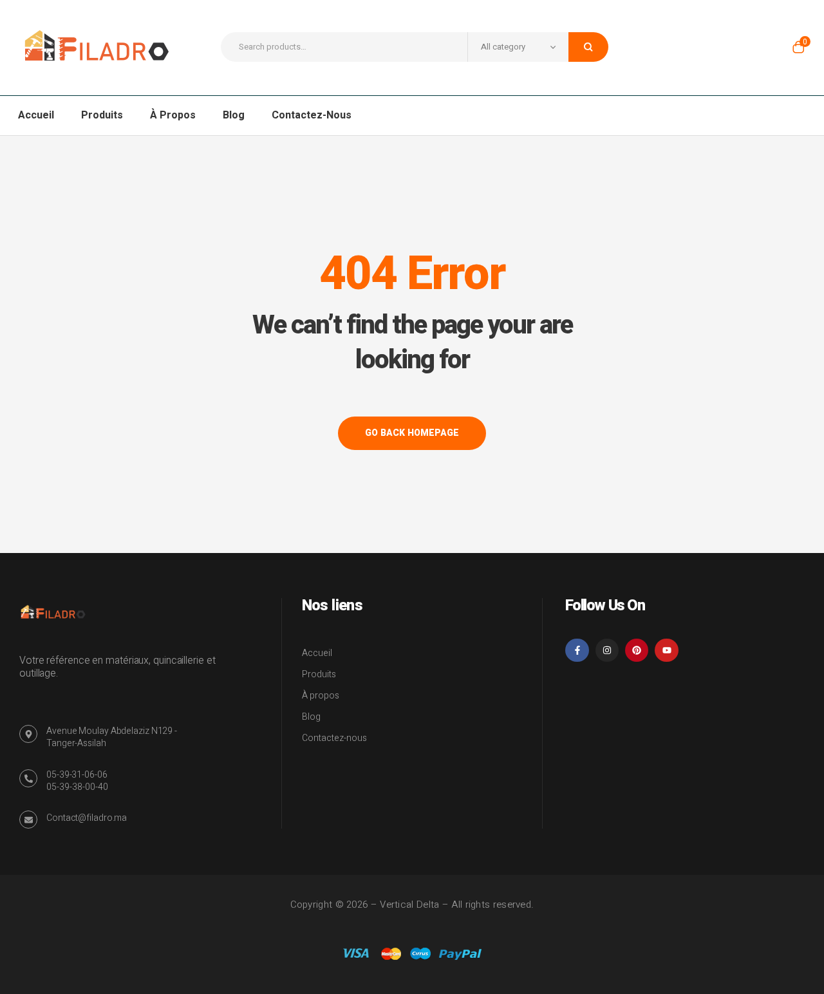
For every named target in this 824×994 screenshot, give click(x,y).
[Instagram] (607, 650)
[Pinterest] (636, 650)
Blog (311, 717)
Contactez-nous (334, 738)
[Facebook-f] (576, 650)
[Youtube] (666, 650)
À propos (320, 695)
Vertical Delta (409, 904)
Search (588, 47)
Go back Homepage (412, 433)
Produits (319, 674)
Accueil (317, 653)
